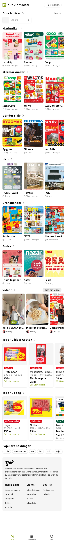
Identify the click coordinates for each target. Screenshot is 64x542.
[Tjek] (8, 463)
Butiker (30, 499)
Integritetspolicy (34, 490)
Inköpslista (31, 503)
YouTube (8, 507)
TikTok (7, 503)
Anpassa (58, 13)
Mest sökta (31, 494)
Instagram (9, 499)
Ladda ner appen (12, 490)
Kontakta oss (48, 490)
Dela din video (52, 289)
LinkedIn (46, 494)
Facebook (9, 494)
